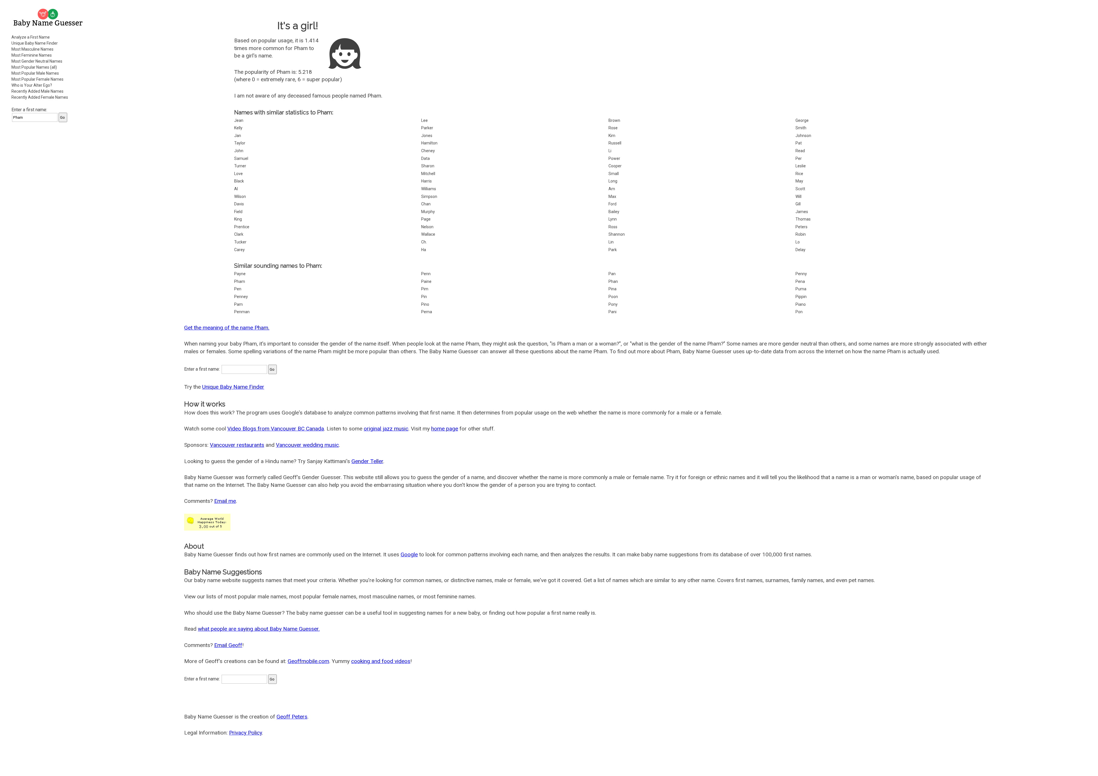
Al (236, 188)
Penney (241, 296)
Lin (611, 242)
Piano (800, 304)
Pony (613, 304)
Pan (612, 273)
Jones (426, 135)
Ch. (424, 242)
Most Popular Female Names (37, 79)
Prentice (241, 227)
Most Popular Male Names (35, 73)
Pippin (801, 296)
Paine (426, 281)
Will (798, 196)
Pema (426, 311)
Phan (613, 281)
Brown (614, 120)
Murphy (428, 211)
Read (800, 150)
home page (444, 428)
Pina (612, 289)
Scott (800, 188)
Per (798, 158)
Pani (612, 311)
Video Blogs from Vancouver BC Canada (275, 428)
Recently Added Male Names (37, 91)
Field (238, 211)
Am (611, 188)
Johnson (803, 135)
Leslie (800, 166)
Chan (426, 204)
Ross (612, 227)
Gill (798, 204)
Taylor (239, 143)
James (801, 211)
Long (612, 181)
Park (612, 249)
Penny (801, 273)
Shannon (616, 234)
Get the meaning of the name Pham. (226, 327)
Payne (240, 273)
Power (614, 158)
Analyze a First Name (30, 37)
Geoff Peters (292, 716)
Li (609, 150)
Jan (237, 135)
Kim (611, 135)
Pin (424, 296)
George (802, 120)
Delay (800, 249)
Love (238, 173)
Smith (800, 128)
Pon (799, 311)
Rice (799, 173)
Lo (797, 242)
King (238, 219)
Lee (424, 120)
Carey (239, 249)
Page (426, 219)
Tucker (240, 242)
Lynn (612, 219)
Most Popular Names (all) (34, 67)
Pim (424, 289)
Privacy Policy (245, 732)
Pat (798, 143)
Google (409, 554)
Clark (238, 234)
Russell (614, 143)
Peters (801, 227)
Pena (800, 281)
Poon (613, 296)
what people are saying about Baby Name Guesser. (259, 629)
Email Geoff (228, 645)
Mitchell (428, 173)
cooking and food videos (380, 661)
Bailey (613, 211)
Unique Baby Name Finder (34, 43)
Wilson (240, 196)
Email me (225, 501)
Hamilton (429, 143)
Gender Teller (367, 461)
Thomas (803, 219)
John (238, 150)
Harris (426, 181)
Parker (427, 128)
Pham (239, 281)
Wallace (428, 234)
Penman (242, 311)
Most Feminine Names (31, 55)
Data (425, 158)
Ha (423, 249)
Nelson (427, 227)
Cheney (428, 150)
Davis (239, 204)
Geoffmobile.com (308, 661)
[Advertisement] (48, 213)
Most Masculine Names (32, 49)
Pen (237, 289)
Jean (238, 120)
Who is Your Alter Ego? (31, 85)
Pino (425, 304)
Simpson (429, 196)
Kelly (238, 128)
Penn (426, 273)
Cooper (615, 166)
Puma (800, 289)
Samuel (241, 158)
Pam (238, 304)
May (799, 181)
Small (613, 173)
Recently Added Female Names (39, 97)
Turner (240, 166)
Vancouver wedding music (307, 445)
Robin (800, 234)
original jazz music (386, 428)
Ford (612, 204)
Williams (428, 188)
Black (239, 181)
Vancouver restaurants (237, 445)
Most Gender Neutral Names (36, 61)
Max (612, 196)
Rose (613, 128)
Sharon (427, 166)
